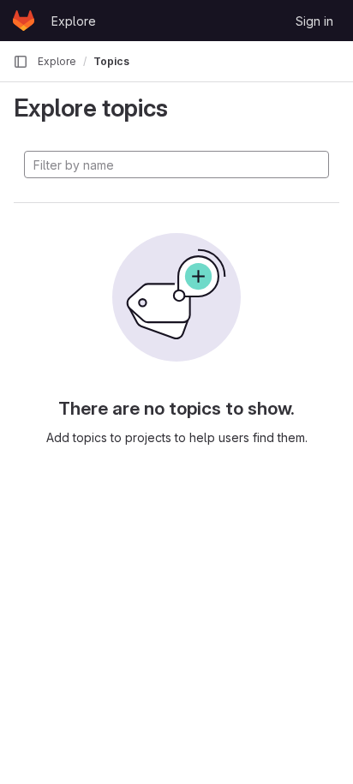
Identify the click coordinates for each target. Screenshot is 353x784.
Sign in (314, 21)
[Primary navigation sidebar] (20, 61)
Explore (73, 21)
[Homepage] (23, 20)
